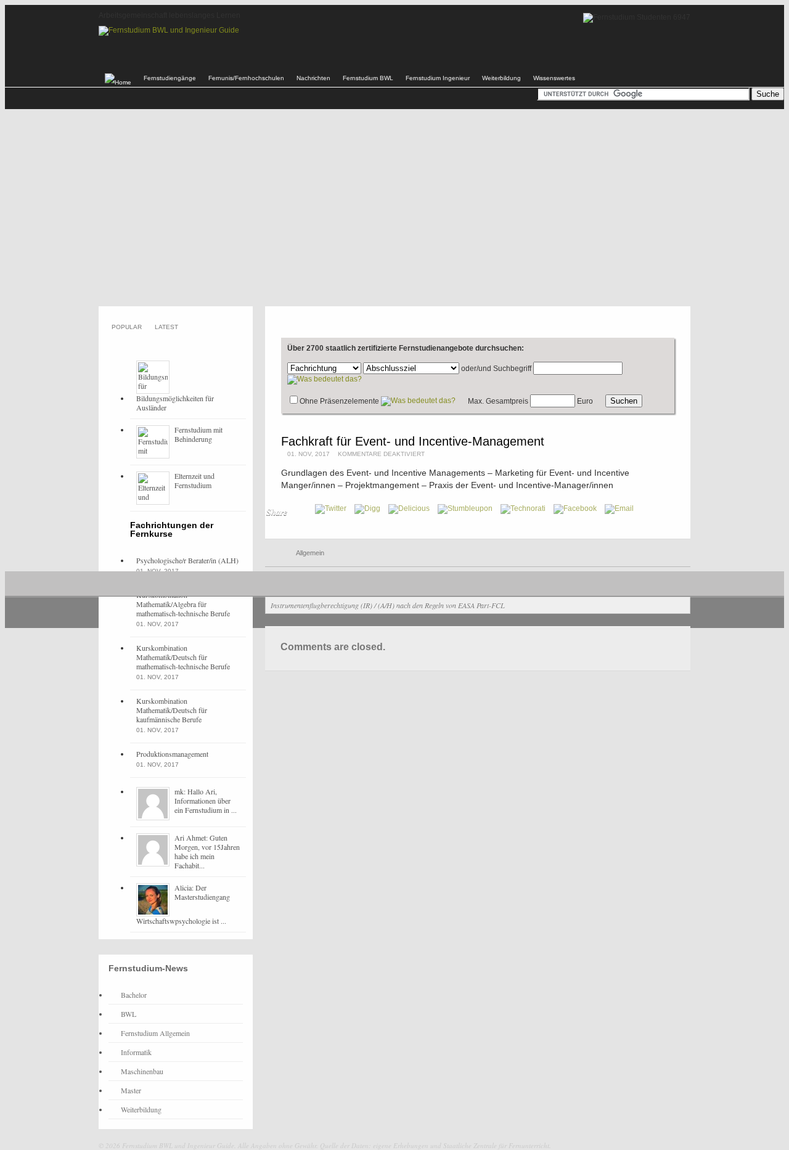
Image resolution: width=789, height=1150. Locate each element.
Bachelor (134, 995)
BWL (128, 1014)
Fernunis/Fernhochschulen (246, 78)
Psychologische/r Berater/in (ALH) (187, 560)
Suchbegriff (512, 368)
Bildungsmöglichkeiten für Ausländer (175, 402)
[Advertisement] (394, 207)
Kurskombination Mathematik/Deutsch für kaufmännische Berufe (171, 710)
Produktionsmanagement (172, 754)
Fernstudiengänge (170, 78)
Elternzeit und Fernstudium (194, 480)
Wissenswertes (554, 78)
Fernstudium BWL (368, 78)
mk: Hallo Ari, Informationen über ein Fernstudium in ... (205, 800)
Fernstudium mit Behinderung (198, 434)
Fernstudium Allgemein (155, 1033)
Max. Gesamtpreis (498, 401)
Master (131, 1090)
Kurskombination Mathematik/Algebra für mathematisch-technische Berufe (183, 604)
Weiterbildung (501, 78)
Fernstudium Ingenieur (438, 78)
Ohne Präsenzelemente (339, 401)
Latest (166, 327)
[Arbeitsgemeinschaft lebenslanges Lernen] (169, 30)
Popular (127, 327)
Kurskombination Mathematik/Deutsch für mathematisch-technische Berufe (183, 657)
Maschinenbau (142, 1071)
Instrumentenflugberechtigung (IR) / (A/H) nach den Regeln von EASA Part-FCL (388, 605)
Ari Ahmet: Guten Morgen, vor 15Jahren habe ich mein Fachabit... (207, 851)
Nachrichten (313, 78)
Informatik (136, 1052)
